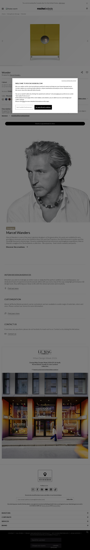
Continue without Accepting (69, 80)
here (23, 101)
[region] (45, 95)
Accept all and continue (43, 107)
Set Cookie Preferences (24, 107)
